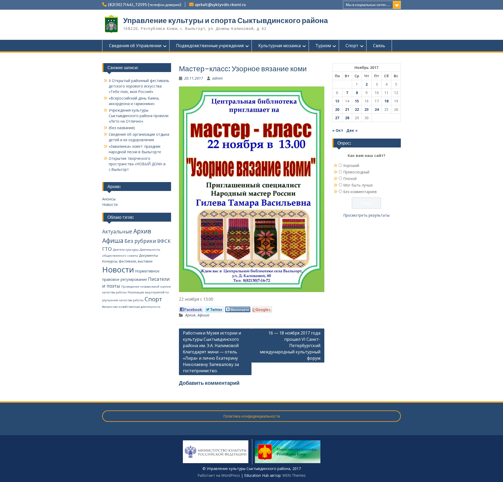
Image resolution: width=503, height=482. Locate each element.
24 (377, 109)
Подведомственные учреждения (210, 45)
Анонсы (109, 198)
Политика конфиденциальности (251, 416)
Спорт (352, 45)
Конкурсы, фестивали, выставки (127, 261)
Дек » (352, 130)
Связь (379, 45)
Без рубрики (140, 240)
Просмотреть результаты (366, 215)
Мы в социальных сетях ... (368, 4)
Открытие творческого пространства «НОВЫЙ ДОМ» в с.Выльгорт (137, 164)
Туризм (323, 45)
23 (366, 109)
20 (337, 109)
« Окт (337, 130)
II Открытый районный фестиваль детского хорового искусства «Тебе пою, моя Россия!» (139, 86)
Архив (190, 315)
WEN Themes (294, 475)
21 (347, 109)
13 (337, 100)
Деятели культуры (126, 249)
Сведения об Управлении (135, 45)
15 (357, 100)
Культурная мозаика (279, 45)
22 (357, 109)
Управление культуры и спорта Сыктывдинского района (225, 20)
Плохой (350, 178)
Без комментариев (360, 191)
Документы (148, 255)
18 (386, 100)
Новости (110, 204)
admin (217, 78)
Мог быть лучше (358, 185)
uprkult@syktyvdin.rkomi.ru (220, 4)
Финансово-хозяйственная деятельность (131, 307)
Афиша (203, 315)
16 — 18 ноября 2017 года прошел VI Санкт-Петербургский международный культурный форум (290, 345)
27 (337, 117)
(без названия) (122, 127)
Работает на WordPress (219, 475)
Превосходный (356, 171)
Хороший (351, 165)
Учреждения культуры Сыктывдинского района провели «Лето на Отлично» (138, 116)
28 (347, 117)
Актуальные (117, 231)
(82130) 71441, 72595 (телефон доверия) (144, 4)
